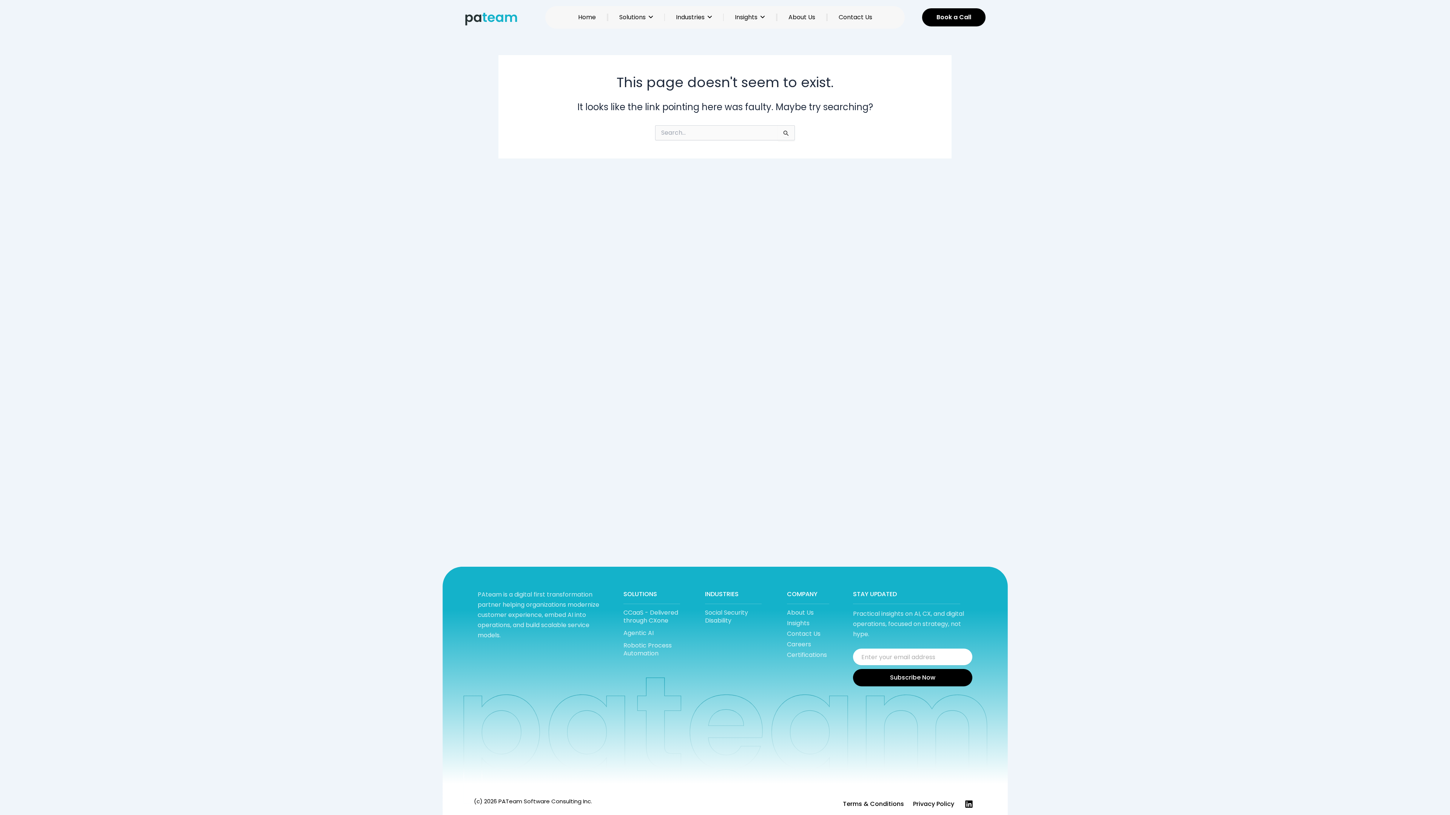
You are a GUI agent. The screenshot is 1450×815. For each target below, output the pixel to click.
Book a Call (953, 17)
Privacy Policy (933, 804)
